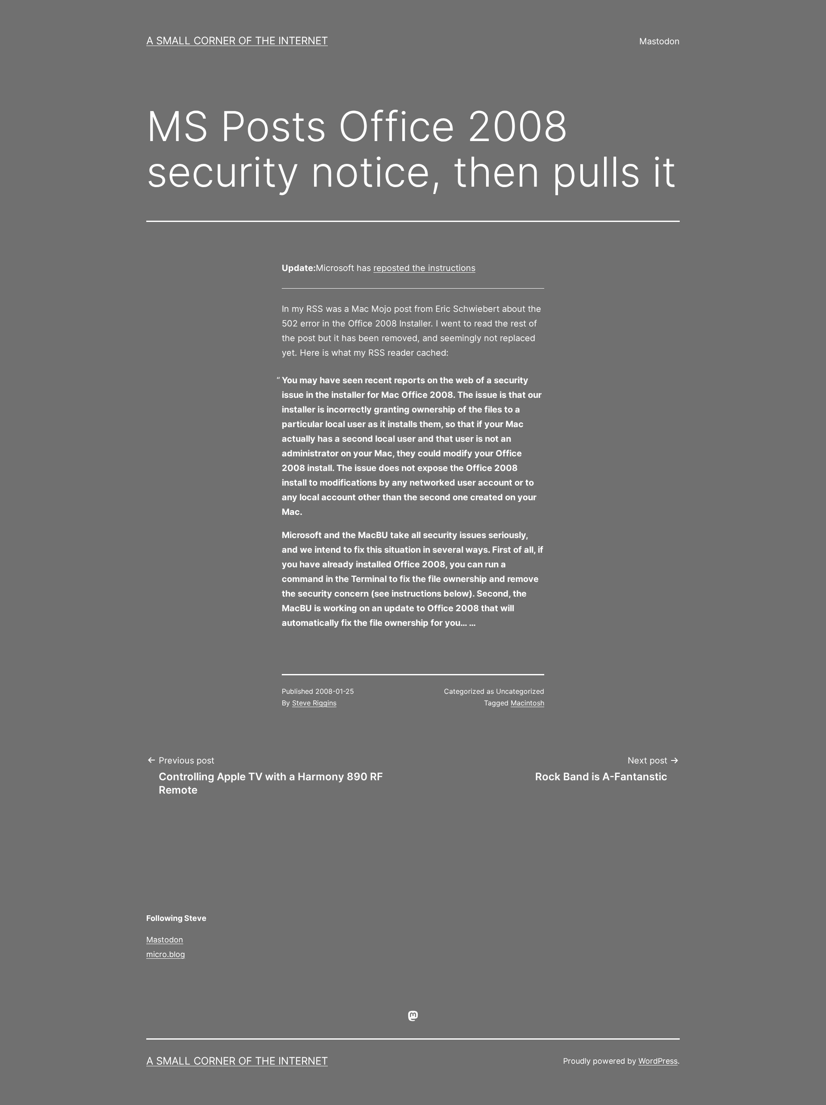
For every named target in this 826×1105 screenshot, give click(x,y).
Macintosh (527, 703)
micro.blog (165, 954)
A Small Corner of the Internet (237, 40)
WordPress (658, 1060)
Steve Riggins (314, 703)
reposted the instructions (424, 268)
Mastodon (659, 41)
